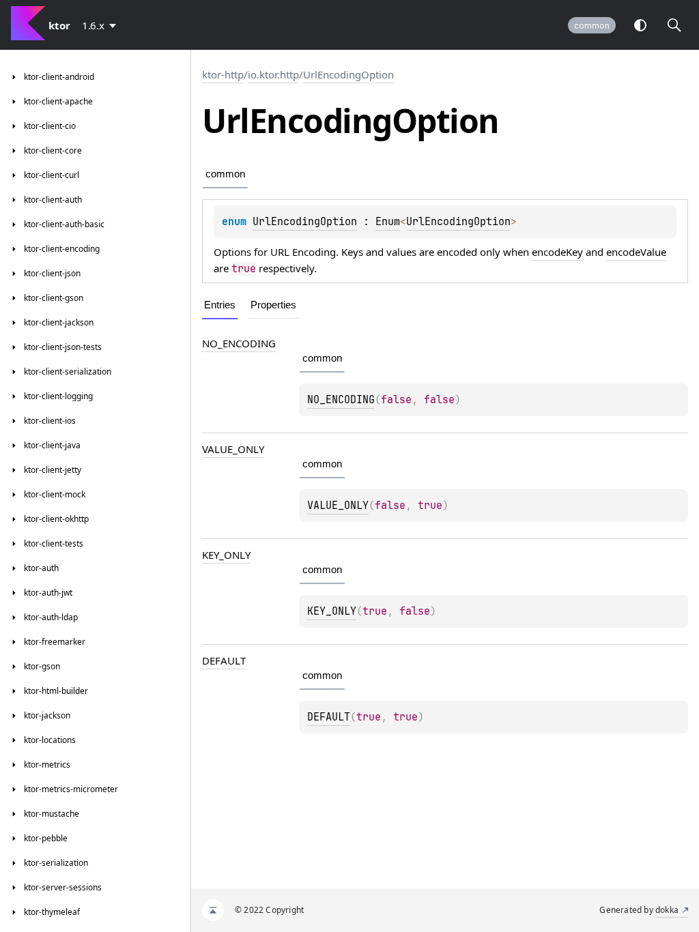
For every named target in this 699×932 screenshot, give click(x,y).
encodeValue (636, 252)
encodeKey (557, 252)
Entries (220, 304)
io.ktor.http (273, 74)
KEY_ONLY (226, 555)
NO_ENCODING (239, 343)
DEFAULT (224, 660)
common (592, 25)
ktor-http (223, 74)
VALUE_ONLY (233, 449)
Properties (273, 304)
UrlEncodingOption (348, 74)
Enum (387, 222)
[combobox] (102, 25)
